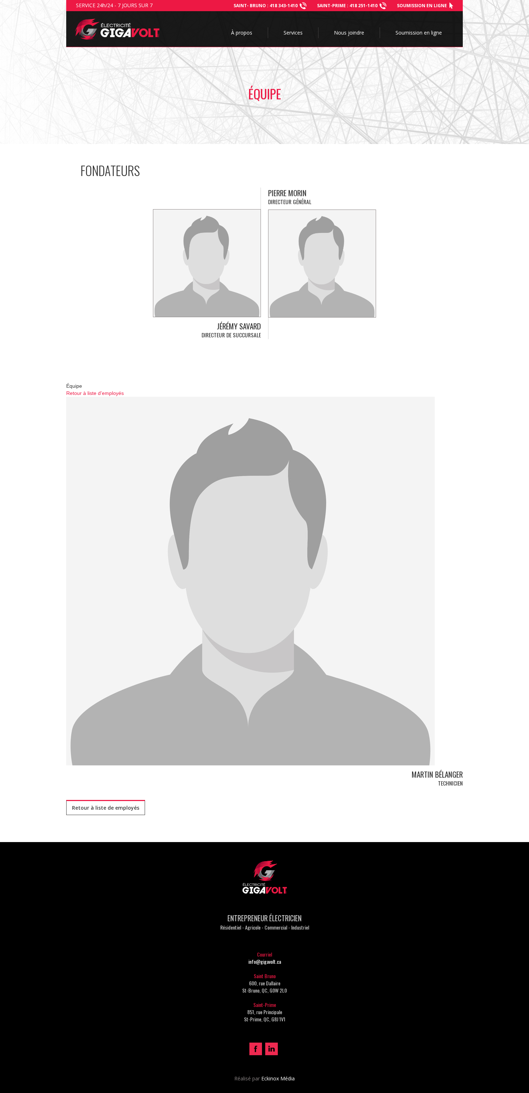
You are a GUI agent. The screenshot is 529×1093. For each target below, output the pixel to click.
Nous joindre (349, 32)
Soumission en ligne (422, 6)
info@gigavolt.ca (264, 961)
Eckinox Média (278, 1078)
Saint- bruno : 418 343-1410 (266, 6)
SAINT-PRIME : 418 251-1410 (347, 6)
